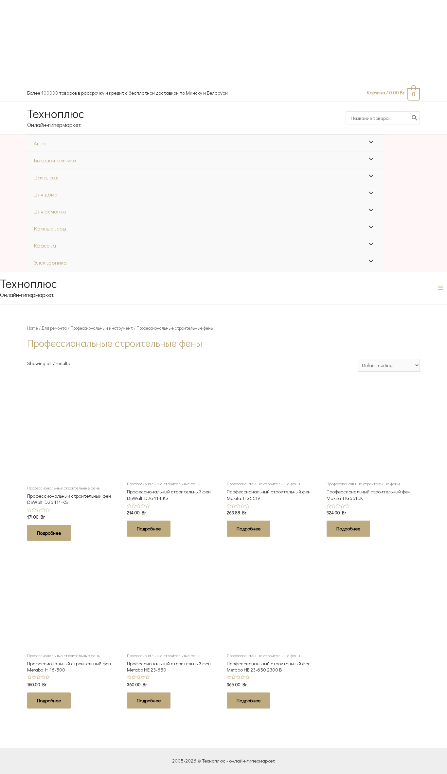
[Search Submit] (415, 118)
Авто (40, 143)
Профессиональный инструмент (101, 328)
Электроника (50, 262)
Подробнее (49, 532)
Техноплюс (55, 113)
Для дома (46, 194)
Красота (45, 245)
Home (32, 328)
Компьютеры (50, 228)
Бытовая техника (55, 160)
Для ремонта (50, 211)
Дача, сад (46, 177)
